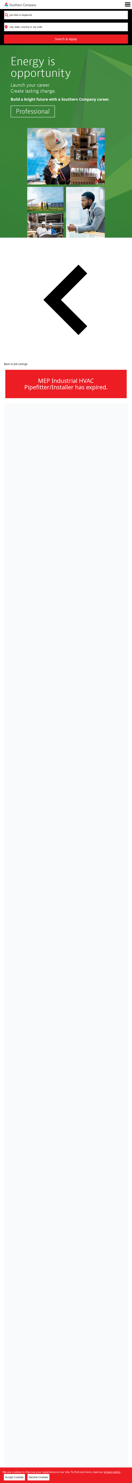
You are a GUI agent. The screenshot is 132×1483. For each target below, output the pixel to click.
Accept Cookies (14, 1477)
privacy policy (112, 1472)
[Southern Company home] (20, 4)
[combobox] (66, 15)
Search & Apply (66, 39)
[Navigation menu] (127, 4)
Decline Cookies (38, 1477)
